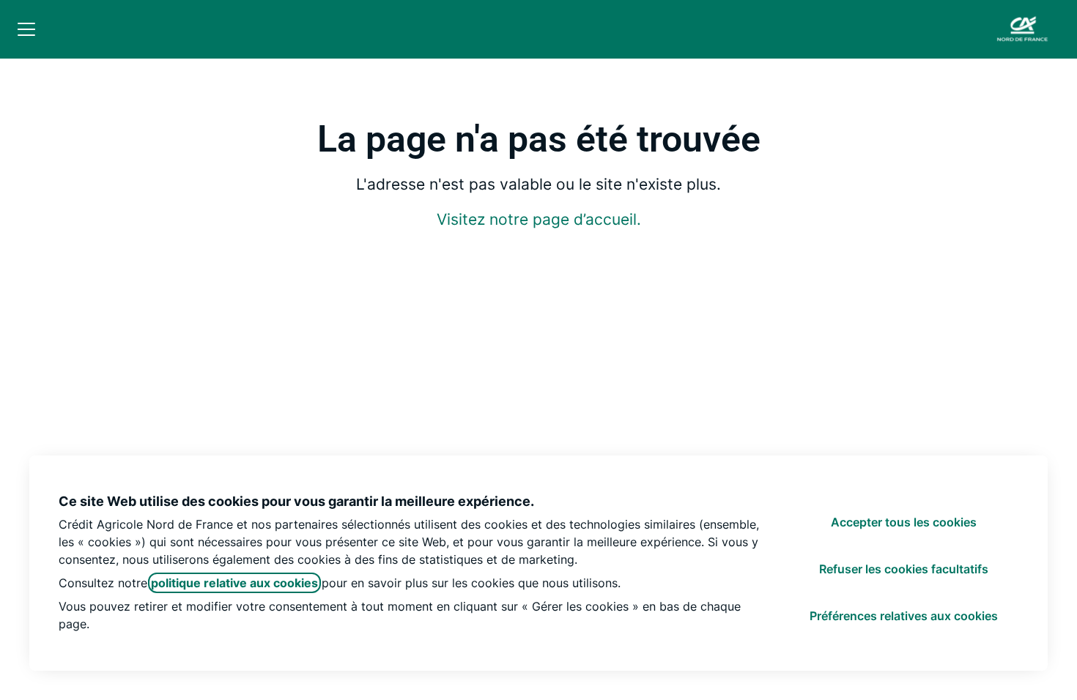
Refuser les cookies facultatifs (903, 569)
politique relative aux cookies (234, 583)
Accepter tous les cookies (904, 522)
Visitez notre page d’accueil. (539, 219)
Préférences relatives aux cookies (904, 615)
